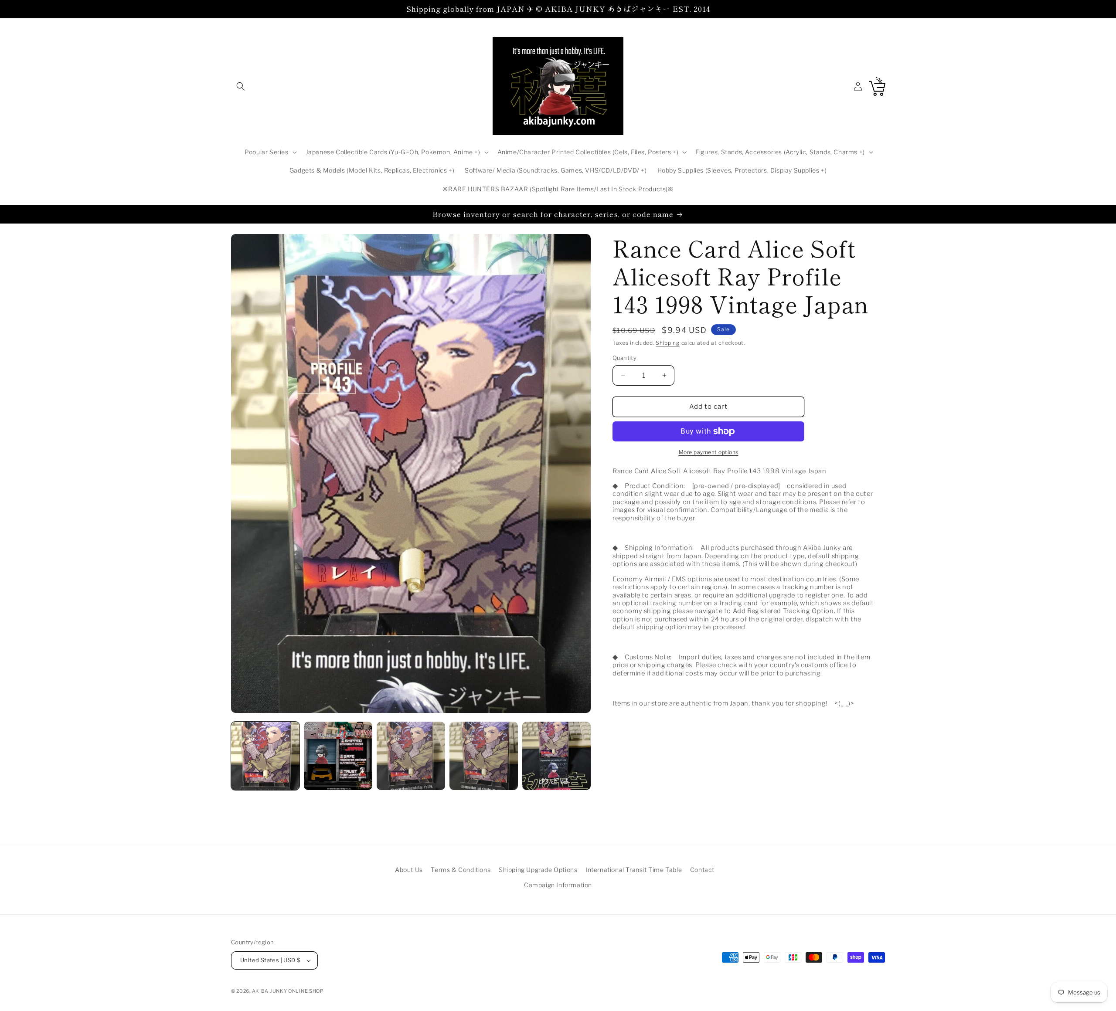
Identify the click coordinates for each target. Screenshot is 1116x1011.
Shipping (668, 342)
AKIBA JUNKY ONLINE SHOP (288, 991)
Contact (702, 869)
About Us (409, 869)
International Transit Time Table (633, 869)
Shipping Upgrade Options (538, 869)
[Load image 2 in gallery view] (338, 756)
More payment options (708, 452)
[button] (240, 86)
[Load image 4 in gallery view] (483, 756)
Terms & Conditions (460, 869)
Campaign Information (558, 885)
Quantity (624, 357)
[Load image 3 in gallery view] (411, 756)
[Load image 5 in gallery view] (556, 756)
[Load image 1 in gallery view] (265, 756)
